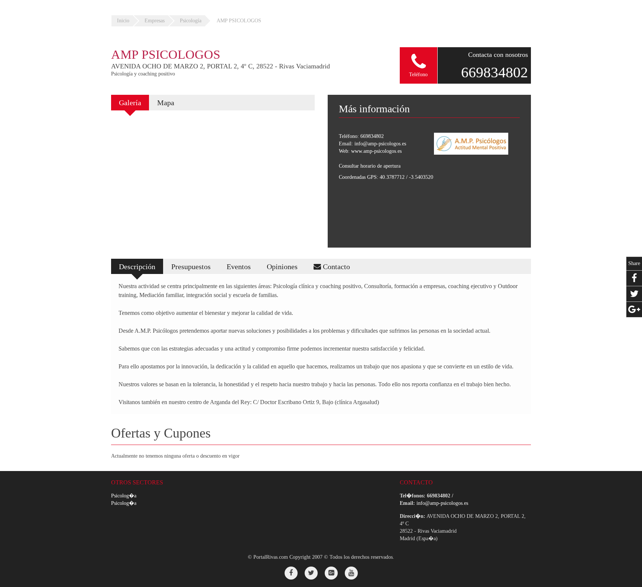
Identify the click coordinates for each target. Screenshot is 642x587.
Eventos (239, 266)
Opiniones (282, 266)
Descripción (137, 266)
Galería (130, 103)
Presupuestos (191, 266)
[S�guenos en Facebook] (291, 573)
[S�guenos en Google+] (331, 573)
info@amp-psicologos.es (380, 143)
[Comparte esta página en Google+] (634, 309)
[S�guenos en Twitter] (311, 573)
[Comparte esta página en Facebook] (634, 278)
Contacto (335, 266)
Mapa (165, 103)
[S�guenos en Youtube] (351, 573)
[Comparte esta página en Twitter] (634, 293)
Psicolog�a (123, 496)
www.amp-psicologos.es (376, 151)
